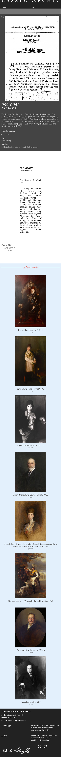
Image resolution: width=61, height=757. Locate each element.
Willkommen (36, 728)
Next (51, 11)
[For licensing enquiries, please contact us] (2, 17)
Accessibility (36, 738)
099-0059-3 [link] (10, 249)
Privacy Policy (44, 740)
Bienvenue (54, 725)
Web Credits (46, 738)
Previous (10, 11)
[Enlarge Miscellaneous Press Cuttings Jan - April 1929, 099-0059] (32, 100)
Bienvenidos (47, 728)
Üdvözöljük (44, 725)
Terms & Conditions (48, 735)
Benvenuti (35, 730)
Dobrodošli (44, 730)
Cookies (34, 740)
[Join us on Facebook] (33, 746)
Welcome (35, 725)
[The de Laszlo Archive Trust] (30, 4)
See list (30, 11)
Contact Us (35, 735)
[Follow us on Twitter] (39, 746)
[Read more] (30, 326)
